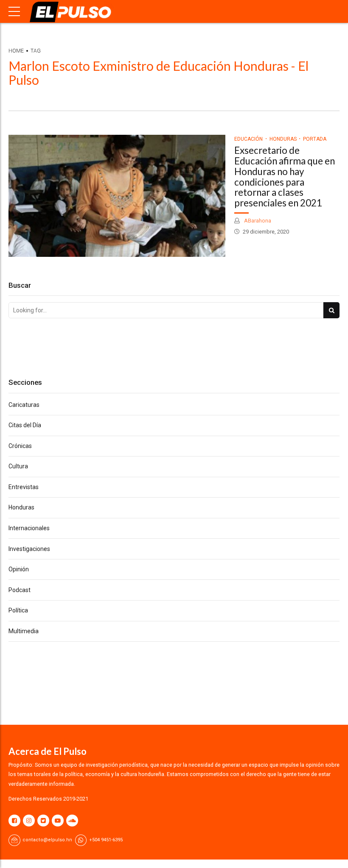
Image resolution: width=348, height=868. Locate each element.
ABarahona (257, 220)
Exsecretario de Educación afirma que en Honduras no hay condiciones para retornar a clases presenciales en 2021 (284, 177)
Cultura (18, 466)
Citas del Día (24, 425)
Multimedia (23, 631)
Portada (314, 139)
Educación (248, 139)
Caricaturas (23, 404)
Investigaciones (29, 548)
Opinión (18, 569)
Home (16, 51)
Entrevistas (23, 487)
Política (18, 610)
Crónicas (20, 445)
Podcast (19, 590)
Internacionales (29, 528)
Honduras (283, 139)
